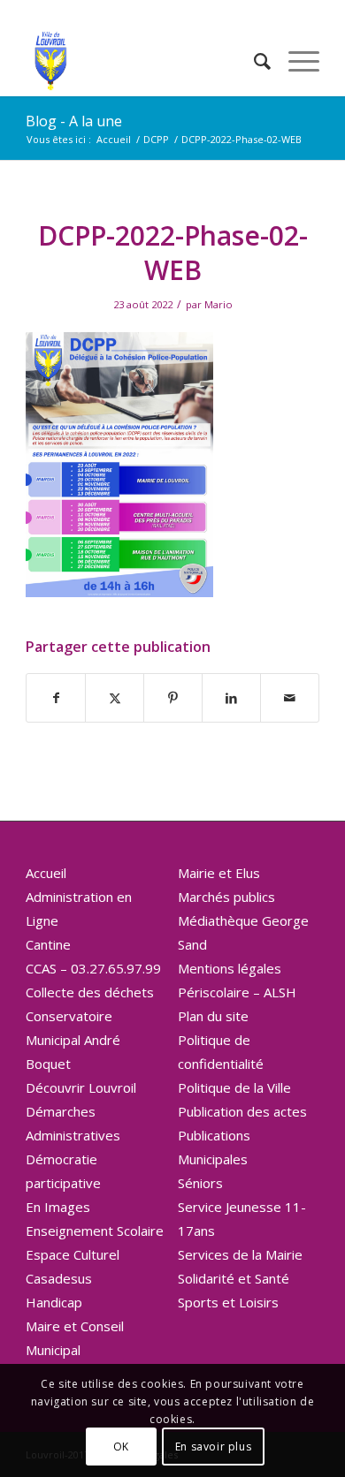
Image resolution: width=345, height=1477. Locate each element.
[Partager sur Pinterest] (173, 698)
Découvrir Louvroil (81, 1087)
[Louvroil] (143, 61)
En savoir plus (213, 1446)
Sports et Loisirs (228, 1302)
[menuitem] (253, 61)
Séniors (200, 1183)
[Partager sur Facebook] (56, 698)
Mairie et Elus (219, 873)
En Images (58, 1207)
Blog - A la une (74, 121)
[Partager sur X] (114, 698)
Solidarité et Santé (233, 1278)
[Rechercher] (253, 61)
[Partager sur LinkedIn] (231, 698)
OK (121, 1446)
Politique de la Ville (234, 1087)
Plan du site (213, 1016)
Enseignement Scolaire (95, 1230)
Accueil (46, 873)
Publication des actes (242, 1111)
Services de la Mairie (240, 1254)
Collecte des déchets (90, 992)
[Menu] (295, 61)
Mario (218, 304)
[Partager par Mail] (289, 698)
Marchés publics (226, 896)
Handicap (54, 1302)
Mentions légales (229, 968)
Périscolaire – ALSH (237, 992)
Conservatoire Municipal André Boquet (73, 1039)
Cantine (48, 944)
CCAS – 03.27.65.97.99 (93, 968)
